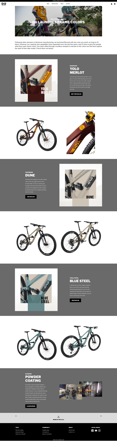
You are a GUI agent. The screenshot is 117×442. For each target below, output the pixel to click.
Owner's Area (45, 430)
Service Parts (55, 3)
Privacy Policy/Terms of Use (58, 439)
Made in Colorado (47, 434)
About (62, 3)
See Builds (75, 300)
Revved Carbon (19, 430)
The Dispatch (45, 432)
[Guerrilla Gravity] (4, 4)
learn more (31, 406)
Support (68, 3)
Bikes (48, 3)
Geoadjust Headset (20, 434)
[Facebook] (92, 430)
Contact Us (71, 432)
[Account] (111, 4)
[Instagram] (99, 430)
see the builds (76, 94)
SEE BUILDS (31, 197)
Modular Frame (20, 432)
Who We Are (72, 430)
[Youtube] (96, 430)
